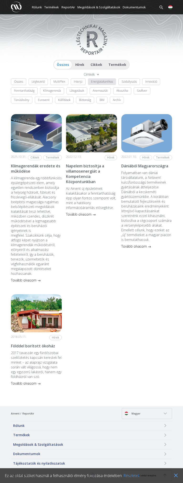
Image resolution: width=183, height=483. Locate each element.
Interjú (78, 82)
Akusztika (122, 91)
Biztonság (85, 100)
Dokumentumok (134, 7)
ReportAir (68, 7)
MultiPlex (59, 82)
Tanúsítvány (21, 100)
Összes (63, 64)
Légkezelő (38, 82)
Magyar (135, 413)
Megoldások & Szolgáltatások (98, 7)
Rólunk (37, 7)
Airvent (15, 413)
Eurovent (44, 100)
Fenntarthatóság (24, 91)
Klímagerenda (52, 91)
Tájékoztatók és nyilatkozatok (39, 463)
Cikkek (96, 64)
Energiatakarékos (102, 82)
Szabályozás (129, 82)
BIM (102, 100)
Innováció (151, 82)
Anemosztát (100, 91)
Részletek (131, 475)
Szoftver (142, 91)
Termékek (51, 7)
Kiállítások (64, 100)
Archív (117, 100)
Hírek (79, 64)
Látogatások (77, 91)
